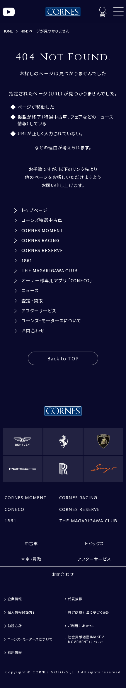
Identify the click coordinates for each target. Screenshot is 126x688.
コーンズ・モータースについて (51, 320)
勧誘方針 (15, 625)
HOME (8, 31)
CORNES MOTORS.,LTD (56, 672)
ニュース (30, 290)
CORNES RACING (40, 240)
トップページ (34, 210)
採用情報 (15, 652)
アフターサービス (38, 310)
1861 (26, 260)
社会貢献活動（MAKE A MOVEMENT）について (86, 639)
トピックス (94, 543)
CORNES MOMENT (42, 230)
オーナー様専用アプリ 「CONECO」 (56, 280)
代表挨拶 (75, 598)
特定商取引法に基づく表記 (89, 612)
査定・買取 (32, 300)
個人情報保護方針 (22, 612)
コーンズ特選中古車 (41, 220)
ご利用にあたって (81, 625)
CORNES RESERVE (42, 250)
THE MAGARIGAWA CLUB (49, 270)
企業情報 (15, 598)
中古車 (31, 543)
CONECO (14, 509)
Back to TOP (63, 358)
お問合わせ (33, 330)
